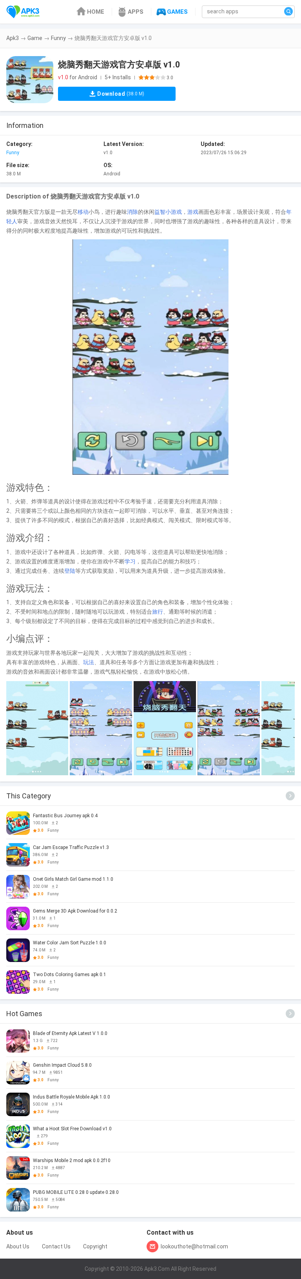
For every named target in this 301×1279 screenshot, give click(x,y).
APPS (135, 11)
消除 (132, 212)
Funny (58, 38)
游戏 (192, 212)
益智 (159, 212)
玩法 (88, 662)
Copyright (95, 1246)
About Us (17, 1246)
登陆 (69, 571)
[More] (290, 795)
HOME (95, 11)
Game (34, 38)
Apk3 (12, 38)
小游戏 (173, 212)
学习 (130, 561)
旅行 (157, 612)
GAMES (177, 11)
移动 (83, 212)
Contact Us (56, 1246)
